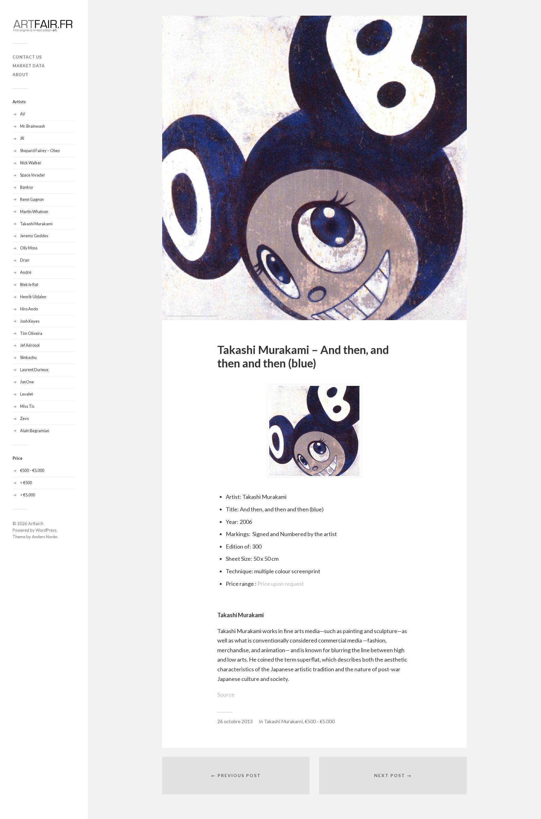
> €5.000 (27, 494)
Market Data (29, 65)
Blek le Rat (29, 284)
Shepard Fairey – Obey (40, 150)
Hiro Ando (29, 308)
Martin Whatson (34, 211)
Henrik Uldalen (33, 296)
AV (22, 113)
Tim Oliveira (31, 333)
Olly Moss (29, 247)
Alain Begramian (34, 430)
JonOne (27, 381)
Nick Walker (30, 162)
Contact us (27, 56)
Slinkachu (28, 357)
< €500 (26, 482)
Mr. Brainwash (32, 126)
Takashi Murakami (36, 223)
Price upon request (280, 583)
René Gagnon (32, 199)
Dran (24, 260)
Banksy (26, 187)
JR (22, 138)
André (25, 272)
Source (225, 694)
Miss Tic (27, 406)
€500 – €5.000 (32, 470)
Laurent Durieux (34, 369)
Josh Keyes (29, 321)
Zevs (24, 418)
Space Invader (32, 174)
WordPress (46, 530)
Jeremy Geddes (34, 235)
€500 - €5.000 (320, 721)
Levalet (26, 394)
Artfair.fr (35, 523)
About (20, 74)
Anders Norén (44, 536)
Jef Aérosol (29, 345)
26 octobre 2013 (235, 721)
